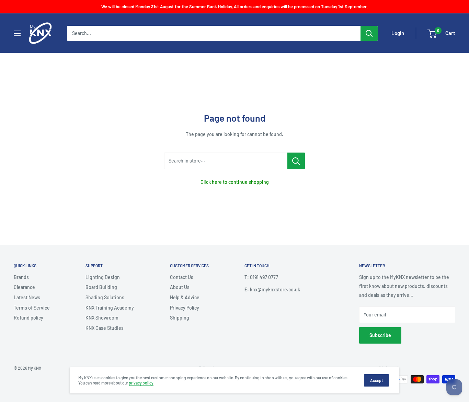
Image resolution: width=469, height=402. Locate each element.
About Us (180, 287)
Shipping (179, 318)
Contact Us (181, 277)
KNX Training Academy (109, 308)
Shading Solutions (104, 297)
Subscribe (380, 335)
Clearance (24, 287)
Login (397, 33)
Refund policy (28, 318)
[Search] (369, 33)
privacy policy (141, 382)
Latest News (27, 297)
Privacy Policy (184, 308)
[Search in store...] (296, 161)
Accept (376, 380)
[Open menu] (17, 33)
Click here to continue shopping (235, 182)
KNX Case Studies (104, 328)
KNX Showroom (101, 318)
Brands (21, 277)
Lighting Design (102, 277)
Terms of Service (32, 308)
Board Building (101, 287)
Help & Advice (184, 297)
